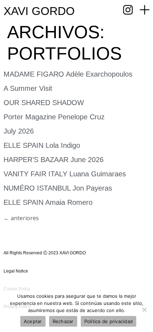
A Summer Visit (28, 88)
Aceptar (33, 321)
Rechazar (63, 321)
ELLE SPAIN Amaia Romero (48, 202)
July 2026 (19, 131)
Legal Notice (16, 271)
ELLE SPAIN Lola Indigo (42, 145)
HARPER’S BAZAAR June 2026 (54, 160)
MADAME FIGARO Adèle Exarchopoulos (68, 74)
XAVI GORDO (39, 11)
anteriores (21, 218)
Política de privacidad (108, 321)
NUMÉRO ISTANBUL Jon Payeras (58, 188)
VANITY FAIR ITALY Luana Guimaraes (65, 174)
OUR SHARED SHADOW (44, 103)
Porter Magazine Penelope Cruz (54, 117)
